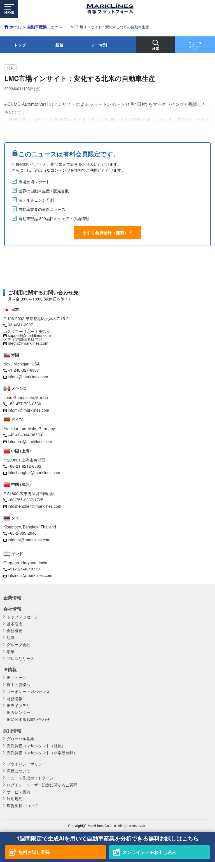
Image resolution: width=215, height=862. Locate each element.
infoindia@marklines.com (30, 575)
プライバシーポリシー (26, 763)
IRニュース (16, 677)
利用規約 (14, 798)
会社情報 (12, 609)
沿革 (11, 651)
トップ (20, 45)
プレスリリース (20, 658)
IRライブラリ (18, 705)
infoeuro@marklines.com (30, 441)
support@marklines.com (29, 335)
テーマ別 (99, 45)
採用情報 (12, 730)
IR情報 (10, 669)
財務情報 (14, 698)
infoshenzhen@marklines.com (34, 506)
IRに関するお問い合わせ (28, 719)
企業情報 (12, 597)
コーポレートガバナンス (28, 691)
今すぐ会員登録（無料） (105, 232)
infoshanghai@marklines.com (34, 472)
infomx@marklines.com (28, 410)
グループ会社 (18, 644)
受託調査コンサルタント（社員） (36, 745)
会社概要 (14, 630)
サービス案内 (18, 791)
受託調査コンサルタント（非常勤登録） (42, 752)
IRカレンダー (18, 712)
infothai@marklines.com (29, 539)
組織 (11, 637)
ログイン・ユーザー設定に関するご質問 (42, 784)
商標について (18, 770)
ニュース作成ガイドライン (30, 777)
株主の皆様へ (18, 684)
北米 (10, 68)
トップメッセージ (22, 616)
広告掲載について (22, 805)
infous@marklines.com (28, 376)
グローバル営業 (20, 738)
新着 (59, 45)
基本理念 (14, 623)
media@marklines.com (28, 343)
